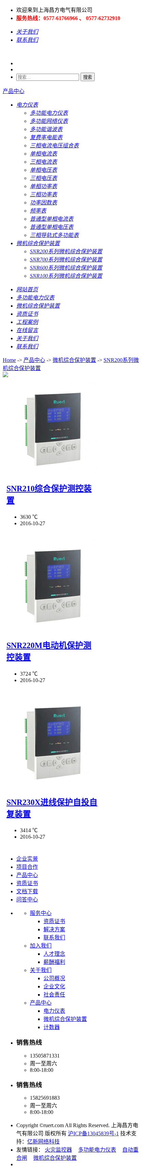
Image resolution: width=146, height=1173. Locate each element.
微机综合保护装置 (74, 360)
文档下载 (27, 891)
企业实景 (27, 859)
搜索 (87, 77)
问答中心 (27, 899)
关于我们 (41, 970)
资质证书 (27, 883)
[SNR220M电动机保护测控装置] (52, 628)
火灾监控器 (58, 1150)
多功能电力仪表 (97, 1150)
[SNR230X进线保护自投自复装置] (52, 785)
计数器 (51, 1027)
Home (9, 360)
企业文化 (54, 986)
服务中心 (41, 913)
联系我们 (54, 937)
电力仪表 (54, 1011)
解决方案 (54, 929)
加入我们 (41, 946)
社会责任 (54, 994)
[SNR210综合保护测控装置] (52, 472)
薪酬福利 (54, 962)
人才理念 (54, 954)
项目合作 (27, 867)
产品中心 (13, 91)
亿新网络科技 (43, 1141)
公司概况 (54, 978)
